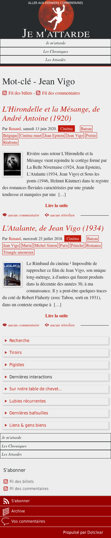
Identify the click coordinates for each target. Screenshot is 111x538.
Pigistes (16, 364)
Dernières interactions (30, 376)
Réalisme (10, 142)
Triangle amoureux (18, 252)
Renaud (15, 128)
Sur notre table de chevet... (35, 388)
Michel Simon (45, 245)
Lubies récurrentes (27, 401)
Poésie (91, 135)
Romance (93, 245)
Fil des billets (20, 93)
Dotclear (95, 532)
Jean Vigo (75, 135)
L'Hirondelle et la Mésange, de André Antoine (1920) (51, 113)
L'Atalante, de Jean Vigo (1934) (53, 227)
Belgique (10, 135)
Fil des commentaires (61, 93)
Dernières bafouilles (28, 413)
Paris (64, 245)
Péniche (77, 245)
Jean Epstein (54, 135)
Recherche (19, 340)
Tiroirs (15, 352)
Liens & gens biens (27, 425)
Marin (27, 245)
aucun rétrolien (62, 215)
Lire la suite (56, 205)
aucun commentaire (23, 215)
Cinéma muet (31, 135)
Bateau (86, 128)
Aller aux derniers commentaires (55, 3)
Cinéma (66, 128)
